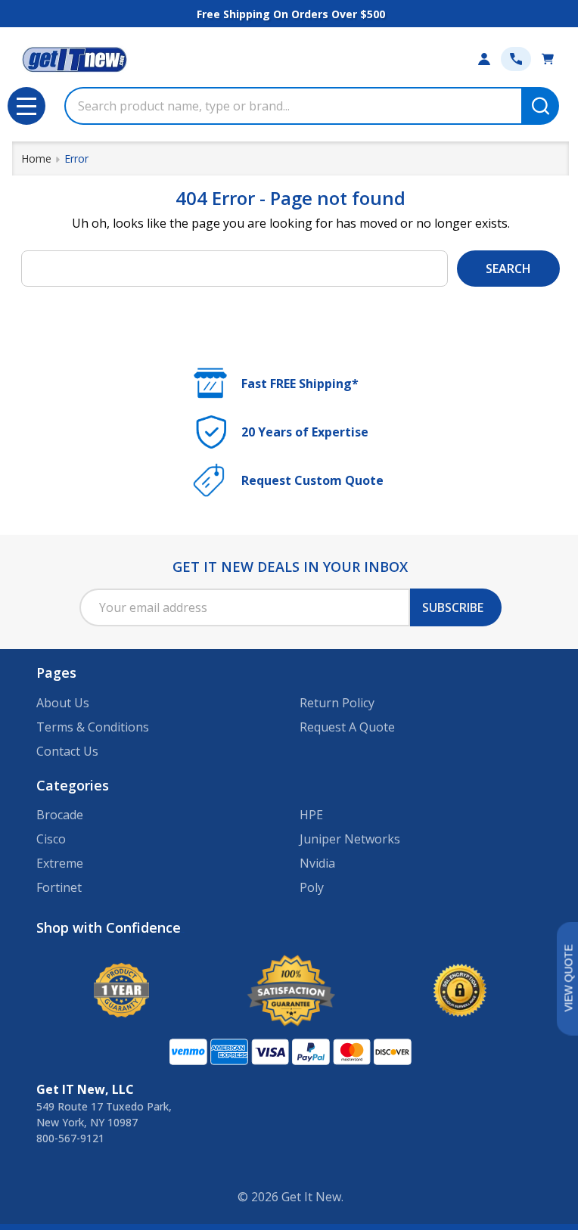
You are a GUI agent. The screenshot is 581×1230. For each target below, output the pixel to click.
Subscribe (452, 607)
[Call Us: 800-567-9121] (516, 59)
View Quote (568, 978)
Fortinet (59, 887)
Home (36, 158)
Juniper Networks (350, 839)
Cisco (51, 839)
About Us (62, 702)
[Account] (484, 59)
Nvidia (317, 863)
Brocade (59, 814)
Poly (312, 887)
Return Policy (337, 702)
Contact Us (67, 751)
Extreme (59, 863)
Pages (56, 672)
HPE (311, 814)
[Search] (540, 106)
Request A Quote (347, 727)
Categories (72, 785)
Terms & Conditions (92, 727)
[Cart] (548, 59)
